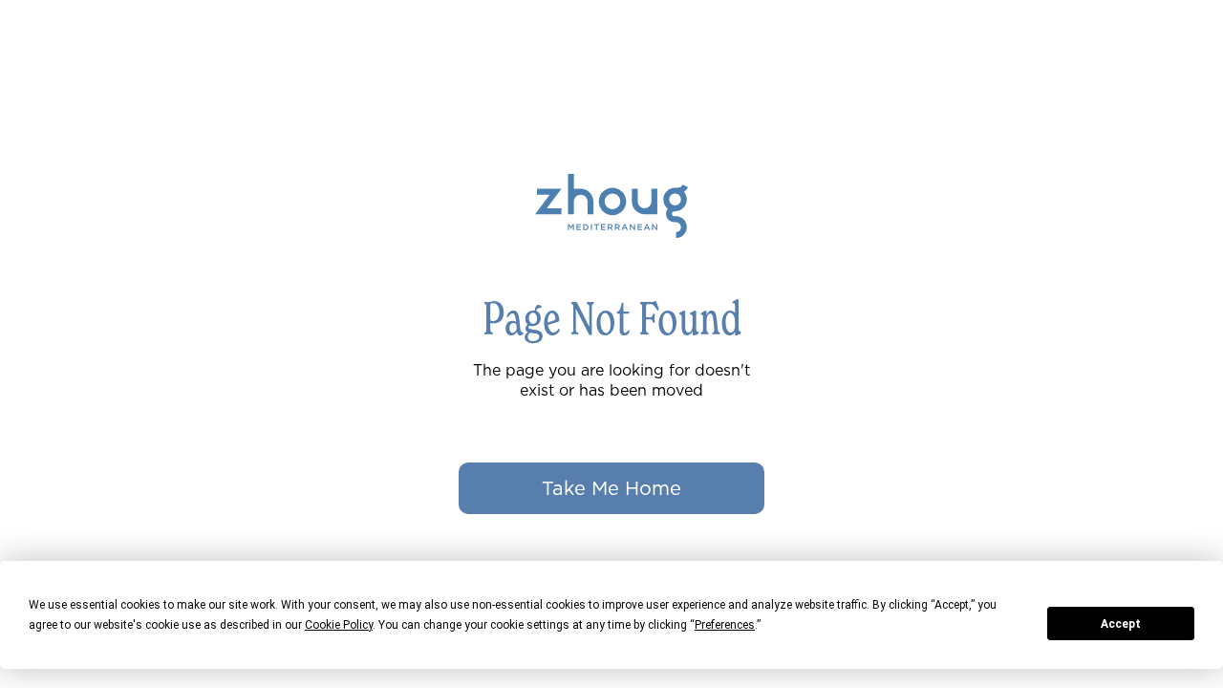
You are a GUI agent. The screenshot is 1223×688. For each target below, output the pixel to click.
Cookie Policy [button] (339, 625)
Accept (1121, 624)
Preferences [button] (725, 625)
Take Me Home (611, 488)
